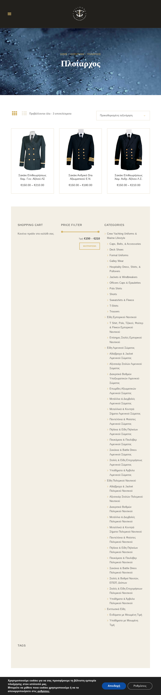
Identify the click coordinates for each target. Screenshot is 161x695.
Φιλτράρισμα (89, 246)
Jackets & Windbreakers (123, 277)
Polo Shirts (116, 288)
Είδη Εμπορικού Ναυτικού (121, 317)
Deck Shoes (116, 249)
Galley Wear (116, 260)
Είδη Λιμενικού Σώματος (120, 347)
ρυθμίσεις (43, 691)
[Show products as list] (24, 113)
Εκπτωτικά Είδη (116, 609)
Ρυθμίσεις (140, 686)
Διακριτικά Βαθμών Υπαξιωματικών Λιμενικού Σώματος (124, 379)
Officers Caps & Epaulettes (125, 282)
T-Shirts (114, 305)
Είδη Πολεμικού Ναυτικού (121, 480)
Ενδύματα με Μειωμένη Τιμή (126, 614)
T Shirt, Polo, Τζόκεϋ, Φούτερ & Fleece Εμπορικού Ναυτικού (126, 328)
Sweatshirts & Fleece (122, 300)
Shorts (113, 294)
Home (63, 54)
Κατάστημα (77, 54)
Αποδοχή (114, 686)
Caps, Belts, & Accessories (125, 243)
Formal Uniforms (119, 255)
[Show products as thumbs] (14, 113)
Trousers (115, 311)
